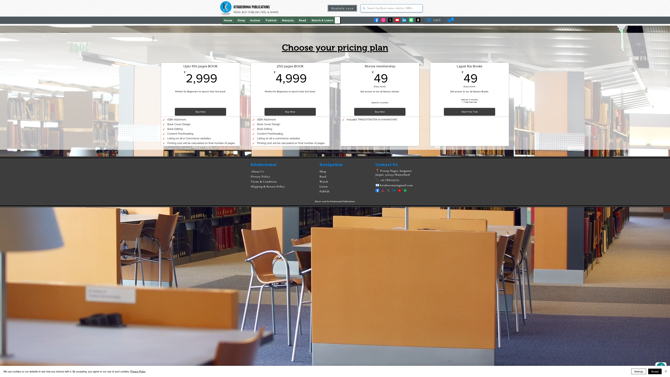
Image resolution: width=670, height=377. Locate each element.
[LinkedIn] (404, 20)
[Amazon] (418, 20)
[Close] (666, 371)
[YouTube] (397, 20)
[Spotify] (411, 20)
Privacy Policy (138, 371)
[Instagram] (383, 20)
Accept (655, 371)
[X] (390, 20)
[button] (322, 20)
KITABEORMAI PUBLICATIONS (252, 7)
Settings (638, 371)
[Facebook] (376, 20)
